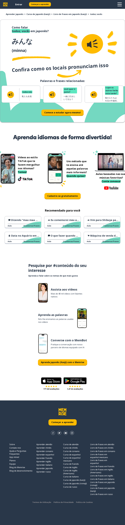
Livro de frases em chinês (101, 447)
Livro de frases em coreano (102, 451)
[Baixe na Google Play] (75, 380)
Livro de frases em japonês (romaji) (102, 484)
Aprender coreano (44, 451)
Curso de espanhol (71, 454)
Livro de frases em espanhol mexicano (99, 456)
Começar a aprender (40, 4)
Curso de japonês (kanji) (38, 14)
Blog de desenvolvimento (20, 470)
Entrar (18, 4)
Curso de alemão (71, 444)
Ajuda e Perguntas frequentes (17, 452)
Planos (12, 460)
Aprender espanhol (45, 454)
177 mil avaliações (51, 389)
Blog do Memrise (17, 467)
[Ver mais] (120, 4)
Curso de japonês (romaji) (75, 483)
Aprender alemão (44, 444)
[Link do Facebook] (53, 433)
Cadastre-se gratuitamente (62, 195)
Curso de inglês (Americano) (70, 472)
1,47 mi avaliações (75, 389)
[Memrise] (5, 4)
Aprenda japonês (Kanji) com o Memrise (62, 362)
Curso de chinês (70, 447)
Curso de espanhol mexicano (71, 459)
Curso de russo (70, 487)
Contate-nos (15, 447)
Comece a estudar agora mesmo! (62, 112)
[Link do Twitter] (59, 433)
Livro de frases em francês (102, 466)
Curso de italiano (71, 476)
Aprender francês (44, 458)
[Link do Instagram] (72, 433)
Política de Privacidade (64, 502)
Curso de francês (71, 464)
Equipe (12, 464)
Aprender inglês (43, 461)
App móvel (14, 457)
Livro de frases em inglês (101, 475)
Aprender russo (43, 471)
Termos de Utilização (41, 502)
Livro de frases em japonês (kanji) (70, 14)
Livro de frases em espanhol (98, 462)
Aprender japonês (14, 14)
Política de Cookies (84, 502)
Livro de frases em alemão (102, 444)
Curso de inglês (70, 467)
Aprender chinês (43, 447)
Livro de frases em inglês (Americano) (101, 471)
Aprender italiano (44, 465)
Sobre (12, 444)
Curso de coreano (71, 451)
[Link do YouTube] (66, 433)
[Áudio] (92, 44)
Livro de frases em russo (101, 494)
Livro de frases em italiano (102, 479)
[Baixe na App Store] (51, 380)
